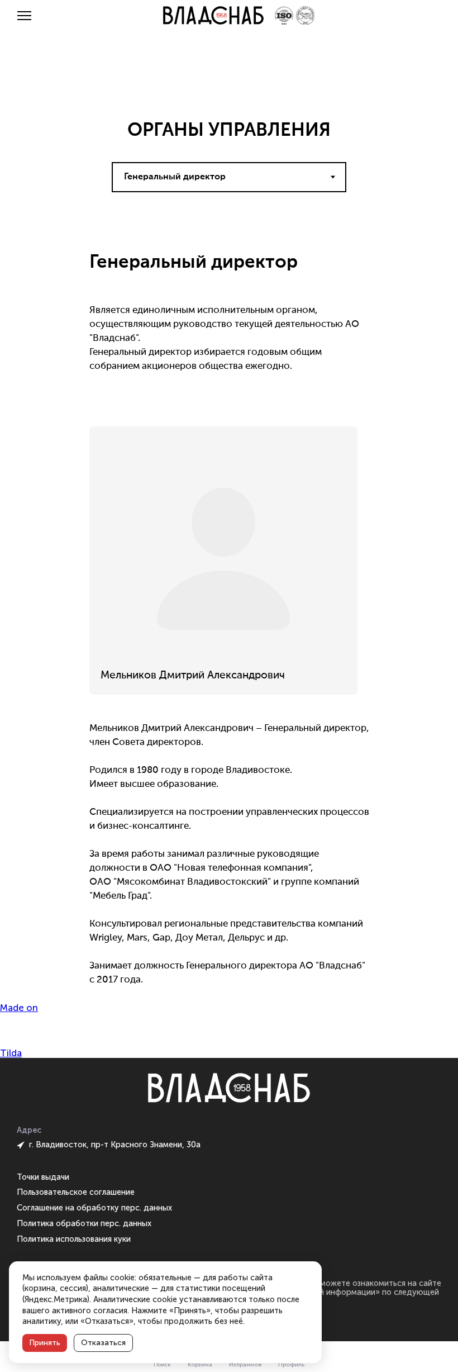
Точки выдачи (43, 1177)
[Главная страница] (213, 15)
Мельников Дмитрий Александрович (193, 676)
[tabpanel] (229, 606)
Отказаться (103, 1342)
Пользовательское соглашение (76, 1192)
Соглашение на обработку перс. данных (94, 1208)
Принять (44, 1342)
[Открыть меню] (24, 15)
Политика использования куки (74, 1239)
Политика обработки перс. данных (84, 1223)
